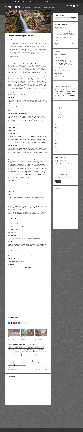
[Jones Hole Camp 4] (13, 156)
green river (26, 353)
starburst (30, 360)
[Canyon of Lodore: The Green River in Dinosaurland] (41, 332)
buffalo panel (37, 347)
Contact (46, 1)
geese (21, 353)
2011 (58, 139)
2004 (58, 149)
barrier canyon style (16, 347)
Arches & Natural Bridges (61, 70)
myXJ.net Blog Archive (60, 161)
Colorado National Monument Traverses (64, 69)
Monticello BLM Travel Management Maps (64, 64)
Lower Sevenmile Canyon (13, 369)
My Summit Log (59, 58)
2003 (58, 150)
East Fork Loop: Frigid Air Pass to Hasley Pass (65, 41)
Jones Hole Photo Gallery (15, 317)
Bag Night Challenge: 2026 (61, 54)
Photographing (34, 344)
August (60, 107)
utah (13, 362)
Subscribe (58, 181)
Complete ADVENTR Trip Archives (62, 163)
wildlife (16, 364)
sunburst (44, 360)
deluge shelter (11, 349)
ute (16, 362)
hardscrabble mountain (34, 353)
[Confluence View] (12, 202)
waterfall (24, 362)
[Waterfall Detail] (12, 235)
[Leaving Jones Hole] (13, 223)
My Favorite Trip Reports (61, 76)
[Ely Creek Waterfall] (13, 229)
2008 (58, 143)
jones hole (38, 355)
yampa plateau (22, 364)
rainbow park (11, 360)
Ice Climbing (67, 91)
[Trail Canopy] (11, 264)
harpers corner (12, 355)
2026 (58, 105)
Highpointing (65, 89)
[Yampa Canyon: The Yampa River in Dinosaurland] (27, 332)
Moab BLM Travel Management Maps (63, 63)
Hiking (28, 344)
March (60, 114)
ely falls (44, 351)
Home (6, 1)
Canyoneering (58, 88)
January (60, 117)
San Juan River (28, 174)
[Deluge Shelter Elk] (13, 130)
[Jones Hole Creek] (12, 191)
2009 (58, 141)
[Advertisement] (66, 209)
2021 (58, 124)
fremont (16, 353)
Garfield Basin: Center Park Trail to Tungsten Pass (65, 31)
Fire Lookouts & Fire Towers (61, 71)
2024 (58, 120)
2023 (58, 121)
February (60, 115)
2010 (58, 140)
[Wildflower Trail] (12, 258)
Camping (20, 344)
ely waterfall (11, 353)
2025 (58, 118)
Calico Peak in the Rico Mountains (62, 27)
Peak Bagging (67, 93)
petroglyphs (35, 358)
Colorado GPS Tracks (60, 66)
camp (43, 347)
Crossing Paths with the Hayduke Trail (63, 61)
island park (19, 355)
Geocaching (58, 89)
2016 (58, 131)
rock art (17, 360)
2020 (58, 125)
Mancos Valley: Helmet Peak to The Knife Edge (65, 34)
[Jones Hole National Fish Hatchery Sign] (17, 113)
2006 (58, 146)
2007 (58, 144)
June (59, 109)
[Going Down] (27, 291)
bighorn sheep (30, 347)
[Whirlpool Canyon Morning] (14, 218)
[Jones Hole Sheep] (12, 145)
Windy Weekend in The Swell (41, 369)
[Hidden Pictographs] (13, 133)
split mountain (23, 360)
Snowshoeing (71, 95)
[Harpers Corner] (12, 186)
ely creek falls (29, 351)
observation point (27, 358)
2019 (58, 127)
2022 (58, 123)
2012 (58, 137)
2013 (58, 136)
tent (9, 362)
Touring (56, 97)
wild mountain (39, 362)
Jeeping (73, 91)
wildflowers (11, 364)
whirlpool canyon (31, 362)
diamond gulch (19, 349)
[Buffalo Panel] (11, 97)
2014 (58, 134)
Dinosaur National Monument (33, 63)
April (59, 112)
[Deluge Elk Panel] (12, 127)
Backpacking (15, 344)
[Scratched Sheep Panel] (14, 106)
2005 (58, 147)
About (41, 1)
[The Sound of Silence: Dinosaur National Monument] (14, 332)
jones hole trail (11, 358)
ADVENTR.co (13, 7)
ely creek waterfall (37, 351)
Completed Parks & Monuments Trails (63, 74)
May (60, 111)
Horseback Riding (59, 91)
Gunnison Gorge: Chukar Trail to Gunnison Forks (65, 36)
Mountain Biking (58, 93)
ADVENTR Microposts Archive (62, 160)
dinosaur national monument (14, 351)
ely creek (23, 351)
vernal (20, 362)
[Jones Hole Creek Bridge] (14, 253)
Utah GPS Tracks (59, 67)
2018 (58, 128)
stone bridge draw (37, 360)
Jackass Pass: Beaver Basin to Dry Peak (64, 37)
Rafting (64, 95)
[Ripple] (10, 194)
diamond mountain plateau (38, 349)
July (59, 108)
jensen (24, 355)
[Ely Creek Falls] (12, 232)
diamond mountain (27, 349)
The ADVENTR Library (60, 73)
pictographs (41, 358)
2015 (58, 133)
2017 (10, 347)
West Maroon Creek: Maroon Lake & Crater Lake (65, 33)
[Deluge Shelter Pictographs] (15, 124)
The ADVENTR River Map (61, 60)
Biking (64, 86)
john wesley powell (30, 355)
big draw (24, 347)
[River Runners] (12, 180)
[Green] (10, 241)
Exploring (24, 344)
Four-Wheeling (71, 88)
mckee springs (19, 358)
